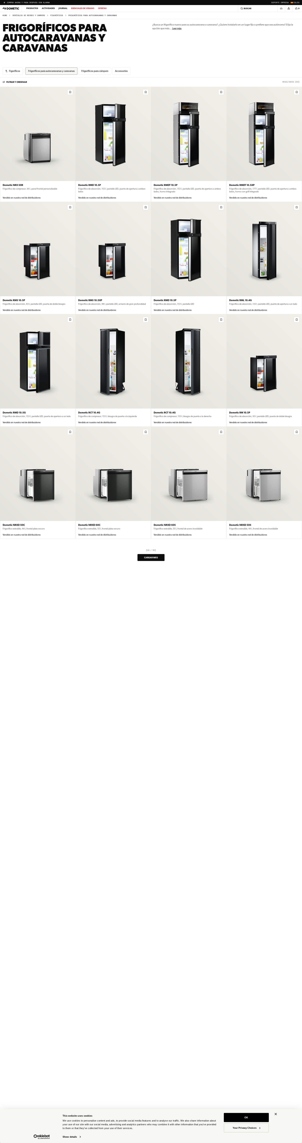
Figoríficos (56, 15)
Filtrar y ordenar (16, 82)
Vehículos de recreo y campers (28, 15)
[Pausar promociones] (4, 2)
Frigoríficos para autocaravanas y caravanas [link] (92, 15)
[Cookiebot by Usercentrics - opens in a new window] (42, 1137)
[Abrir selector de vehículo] (281, 8)
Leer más (177, 28)
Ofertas (102, 8)
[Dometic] (11, 8)
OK (246, 1117)
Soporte (275, 2)
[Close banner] (276, 1114)
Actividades (48, 8)
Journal (63, 8)
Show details (70, 1136)
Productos (32, 8)
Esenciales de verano (82, 8)
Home (5, 15)
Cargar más (151, 557)
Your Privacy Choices (245, 1127)
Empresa (285, 2)
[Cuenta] (288, 8)
